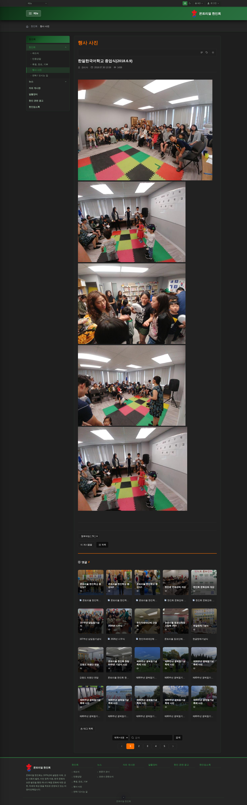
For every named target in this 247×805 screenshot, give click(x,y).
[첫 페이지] (122, 746)
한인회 (34, 26)
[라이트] (185, 3)
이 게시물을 (86, 544)
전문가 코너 (104, 772)
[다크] (189, 3)
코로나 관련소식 (106, 776)
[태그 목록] (206, 52)
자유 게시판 (34, 88)
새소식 (35, 53)
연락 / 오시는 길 (40, 75)
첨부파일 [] (89, 536)
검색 (178, 737)
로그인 (214, 3)
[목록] (201, 52)
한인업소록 (34, 107)
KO (199, 3)
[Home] (27, 26)
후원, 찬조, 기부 (40, 64)
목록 (104, 544)
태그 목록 (88, 728)
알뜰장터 (33, 94)
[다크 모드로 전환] (213, 52)
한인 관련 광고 (36, 100)
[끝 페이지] (173, 746)
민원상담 (36, 59)
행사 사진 (37, 70)
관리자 (84, 67)
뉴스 (31, 81)
